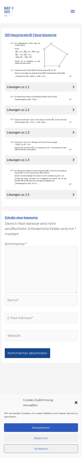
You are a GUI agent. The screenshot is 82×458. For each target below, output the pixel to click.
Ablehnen (41, 438)
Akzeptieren (41, 427)
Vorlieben (41, 449)
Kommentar (16, 244)
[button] (76, 402)
